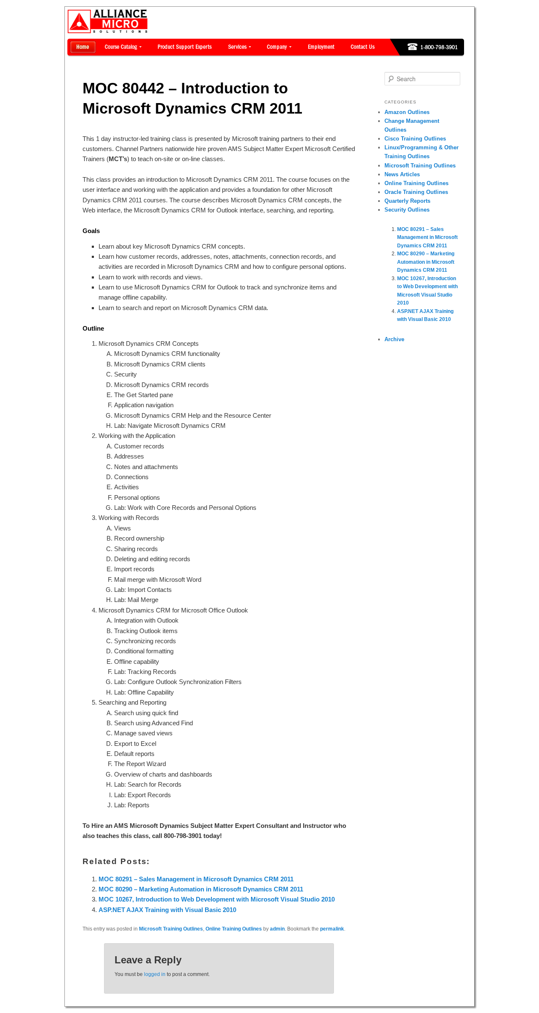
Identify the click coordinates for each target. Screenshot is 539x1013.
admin (277, 929)
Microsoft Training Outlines (171, 929)
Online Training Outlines (233, 929)
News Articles (402, 174)
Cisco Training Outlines (415, 138)
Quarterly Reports (407, 201)
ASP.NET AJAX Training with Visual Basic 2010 (167, 909)
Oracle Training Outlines (416, 192)
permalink (332, 929)
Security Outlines (407, 210)
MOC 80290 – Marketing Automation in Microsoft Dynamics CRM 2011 (201, 889)
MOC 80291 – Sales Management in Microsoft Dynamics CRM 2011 (196, 879)
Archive (394, 339)
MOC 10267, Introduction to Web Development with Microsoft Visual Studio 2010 (217, 899)
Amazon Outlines (407, 112)
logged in (154, 974)
